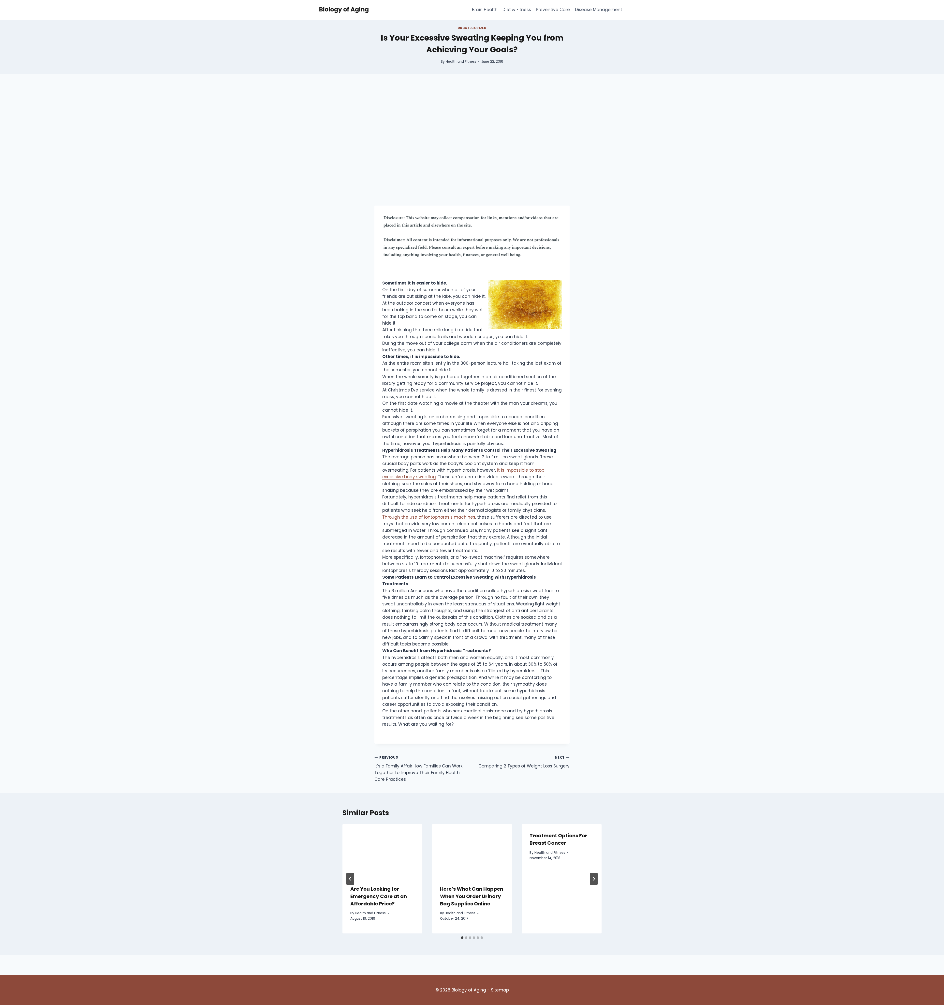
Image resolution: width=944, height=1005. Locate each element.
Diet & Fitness (516, 10)
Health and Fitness (461, 61)
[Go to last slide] (350, 879)
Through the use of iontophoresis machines (428, 517)
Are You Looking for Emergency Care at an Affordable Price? (378, 896)
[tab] (462, 937)
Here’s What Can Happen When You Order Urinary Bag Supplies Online (471, 896)
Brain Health (485, 10)
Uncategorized (472, 28)
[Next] (594, 879)
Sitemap (500, 990)
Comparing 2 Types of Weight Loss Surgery (524, 762)
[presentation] (382, 850)
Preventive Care (553, 10)
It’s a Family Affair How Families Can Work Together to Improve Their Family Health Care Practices (418, 768)
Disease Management (598, 10)
